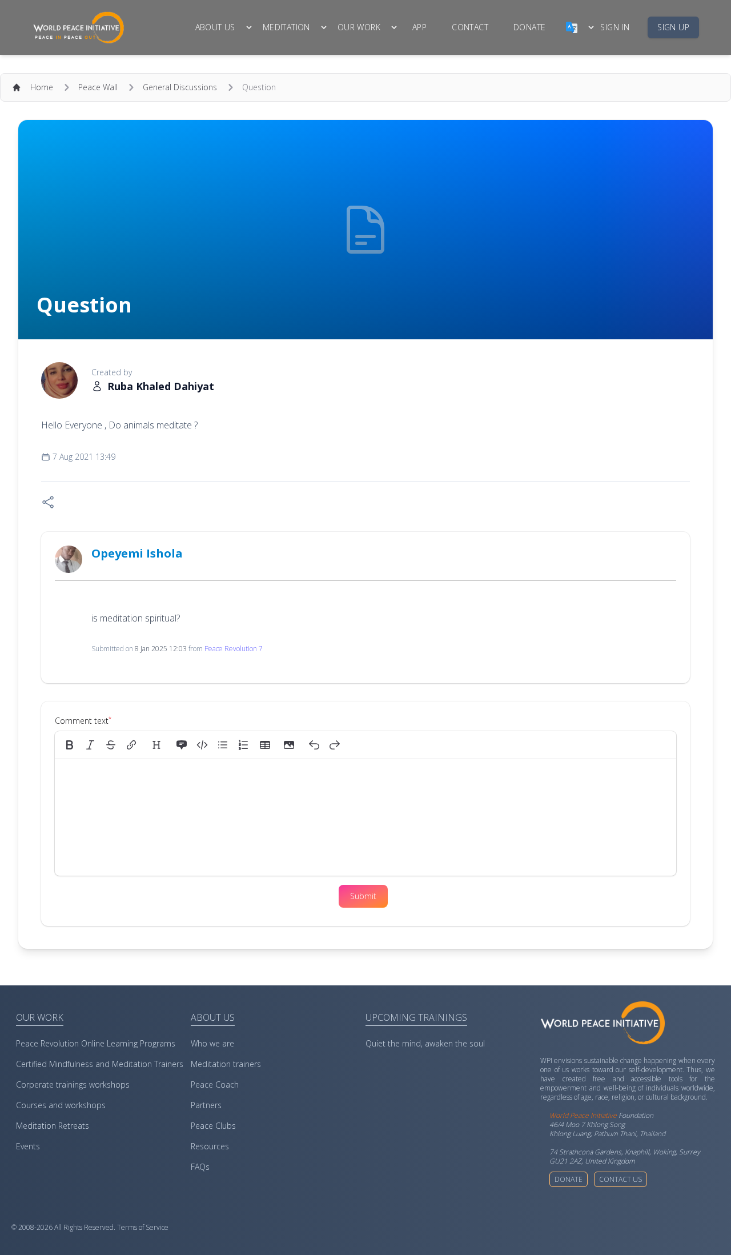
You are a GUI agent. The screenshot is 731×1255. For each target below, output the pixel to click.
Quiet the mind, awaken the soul (425, 1043)
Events (28, 1146)
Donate (569, 1179)
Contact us (620, 1179)
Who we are (212, 1043)
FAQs (200, 1166)
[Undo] (314, 745)
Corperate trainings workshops (73, 1084)
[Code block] (202, 745)
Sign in (614, 27)
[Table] (268, 745)
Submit (363, 896)
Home (41, 87)
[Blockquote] (181, 745)
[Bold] (70, 745)
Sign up (673, 27)
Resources (210, 1146)
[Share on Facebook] (48, 502)
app (419, 27)
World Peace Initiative (583, 1115)
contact (470, 27)
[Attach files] (289, 745)
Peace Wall (98, 87)
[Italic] (90, 745)
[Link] (131, 745)
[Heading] (156, 745)
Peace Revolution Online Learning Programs (95, 1043)
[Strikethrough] (111, 745)
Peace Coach (215, 1084)
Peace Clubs (213, 1125)
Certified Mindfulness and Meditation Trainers (99, 1063)
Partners (206, 1105)
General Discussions (180, 87)
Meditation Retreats (52, 1125)
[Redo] (335, 745)
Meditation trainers (226, 1063)
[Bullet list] (223, 745)
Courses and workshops (61, 1105)
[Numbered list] (243, 745)
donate (529, 27)
